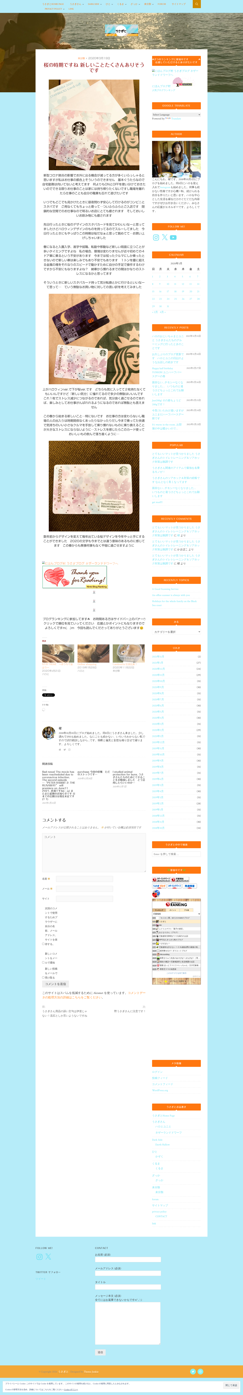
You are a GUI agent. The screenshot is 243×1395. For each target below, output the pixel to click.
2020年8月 (158, 693)
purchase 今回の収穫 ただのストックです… (94, 773)
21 (198, 291)
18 (175, 291)
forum (162, 4)
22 (153, 299)
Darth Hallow (162, 1144)
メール (47, 888)
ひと (108, 4)
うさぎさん (75, 4)
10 (168, 284)
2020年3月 (158, 724)
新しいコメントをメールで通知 (51, 958)
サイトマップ (179, 4)
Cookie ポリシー (71, 1389)
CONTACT (161, 1216)
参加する (196, 976)
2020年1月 (158, 736)
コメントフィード (162, 1084)
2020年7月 (158, 699)
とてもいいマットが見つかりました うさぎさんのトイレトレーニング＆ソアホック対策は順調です (176, 458)
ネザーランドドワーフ (168, 1132)
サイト (46, 898)
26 (183, 299)
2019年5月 (158, 785)
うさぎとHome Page (53, 4)
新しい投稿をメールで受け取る (51, 973)
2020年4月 (158, 718)
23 (160, 299)
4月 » (163, 312)
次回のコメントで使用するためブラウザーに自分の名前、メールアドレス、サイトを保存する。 (51, 926)
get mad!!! (157, 502)
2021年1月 (157, 663)
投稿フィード (160, 1078)
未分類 (147, 4)
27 (190, 299)
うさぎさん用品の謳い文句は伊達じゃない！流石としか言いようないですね (64, 1014)
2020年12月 (158, 669)
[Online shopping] (94, 653)
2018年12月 (158, 816)
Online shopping (87, 664)
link (71, 8)
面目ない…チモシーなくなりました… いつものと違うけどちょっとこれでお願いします (168, 388)
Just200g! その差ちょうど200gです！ (166, 402)
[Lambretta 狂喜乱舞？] (129, 653)
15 (153, 291)
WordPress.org (160, 1090)
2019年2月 (158, 803)
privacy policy (53, 8)
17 (168, 291)
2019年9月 (158, 761)
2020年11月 (158, 675)
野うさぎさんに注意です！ (130, 1011)
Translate (176, 118)
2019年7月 (158, 773)
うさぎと (63, 1371)
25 (175, 299)
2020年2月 (158, 730)
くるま (120, 4)
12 (183, 284)
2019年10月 (158, 754)
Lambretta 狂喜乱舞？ (125, 664)
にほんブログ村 (161, 86)
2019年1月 (157, 809)
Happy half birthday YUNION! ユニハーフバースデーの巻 (167, 372)
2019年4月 (158, 791)
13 (190, 284)
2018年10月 (158, 828)
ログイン (157, 1072)
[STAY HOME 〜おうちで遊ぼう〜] (58, 653)
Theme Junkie (91, 1371)
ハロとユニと (163, 1126)
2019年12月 (158, 742)
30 (160, 306)
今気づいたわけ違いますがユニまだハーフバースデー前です (168, 414)
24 (168, 299)
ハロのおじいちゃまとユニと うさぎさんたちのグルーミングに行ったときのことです (168, 342)
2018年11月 (158, 822)
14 (198, 284)
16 (160, 291)
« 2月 (155, 312)
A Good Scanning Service (165, 589)
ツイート (41, 1279)
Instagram (165, 187)
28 (198, 299)
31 (168, 306)
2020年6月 (158, 705)
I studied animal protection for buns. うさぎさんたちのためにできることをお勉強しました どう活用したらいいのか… (129, 777)
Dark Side (93, 4)
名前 (46, 878)
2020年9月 (158, 687)
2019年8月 (158, 767)
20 (190, 291)
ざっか (134, 4)
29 (153, 306)
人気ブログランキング (163, 90)
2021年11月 (158, 656)
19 (183, 291)
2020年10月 (158, 681)
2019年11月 (158, 748)
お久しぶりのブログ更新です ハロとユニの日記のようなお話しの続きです (168, 358)
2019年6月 (158, 779)
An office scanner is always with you (171, 595)
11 (175, 284)
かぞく (159, 1156)
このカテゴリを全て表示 (176, 973)
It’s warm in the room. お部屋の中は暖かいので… (167, 426)
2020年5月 (158, 712)
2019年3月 (157, 797)
